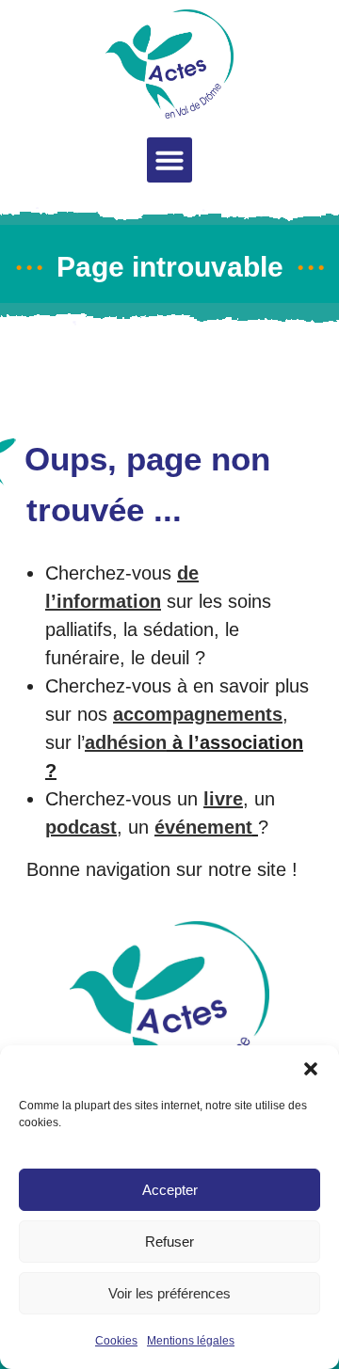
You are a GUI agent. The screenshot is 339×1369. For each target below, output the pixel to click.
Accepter (170, 1190)
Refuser (169, 1242)
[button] (310, 1068)
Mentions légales (190, 1340)
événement (203, 827)
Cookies (116, 1340)
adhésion (126, 742)
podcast (81, 827)
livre (223, 798)
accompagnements (197, 714)
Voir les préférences (169, 1293)
